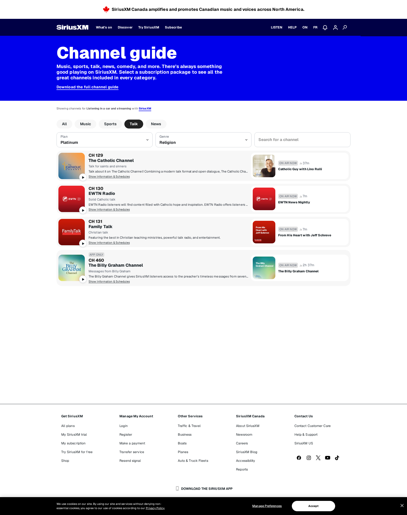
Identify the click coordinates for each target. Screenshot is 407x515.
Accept (313, 506)
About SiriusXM (247, 426)
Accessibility (245, 461)
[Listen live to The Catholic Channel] (71, 166)
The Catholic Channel (111, 160)
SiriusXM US (303, 443)
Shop (65, 461)
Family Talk (101, 226)
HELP (292, 27)
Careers (242, 443)
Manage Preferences (267, 506)
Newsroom (244, 434)
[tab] (64, 124)
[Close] (402, 505)
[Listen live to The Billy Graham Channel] (71, 268)
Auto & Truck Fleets (193, 461)
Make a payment (132, 443)
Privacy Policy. (155, 508)
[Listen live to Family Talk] (71, 232)
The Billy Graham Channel (116, 265)
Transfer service (131, 452)
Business (185, 434)
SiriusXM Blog (246, 452)
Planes (183, 452)
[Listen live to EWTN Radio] (71, 199)
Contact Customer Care (312, 426)
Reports (242, 469)
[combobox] (302, 139)
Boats (182, 443)
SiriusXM (145, 108)
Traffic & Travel (189, 426)
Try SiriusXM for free (77, 452)
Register (125, 434)
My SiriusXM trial (74, 434)
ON (305, 27)
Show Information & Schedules (109, 176)
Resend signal (130, 461)
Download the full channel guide (87, 86)
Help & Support (305, 434)
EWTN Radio (102, 193)
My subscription (73, 443)
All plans (68, 426)
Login (123, 426)
